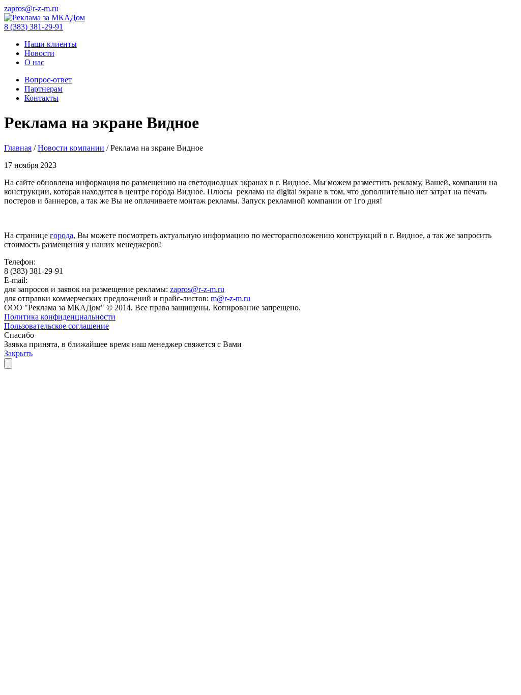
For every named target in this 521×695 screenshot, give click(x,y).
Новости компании (71, 147)
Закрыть (18, 353)
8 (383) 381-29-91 (33, 26)
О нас (34, 62)
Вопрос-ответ (48, 79)
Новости (39, 53)
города (61, 235)
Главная (18, 147)
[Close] (8, 363)
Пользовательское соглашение (56, 326)
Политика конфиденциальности (59, 316)
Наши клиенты (50, 44)
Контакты (41, 98)
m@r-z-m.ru (230, 298)
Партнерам (43, 88)
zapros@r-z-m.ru (31, 8)
